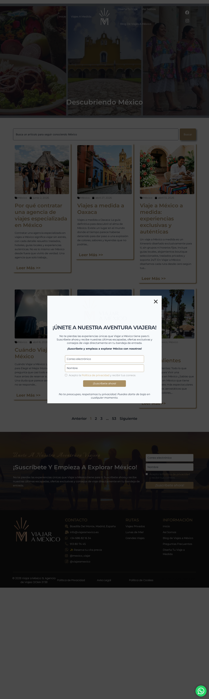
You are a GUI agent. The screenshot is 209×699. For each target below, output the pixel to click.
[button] (155, 301)
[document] (104, 349)
